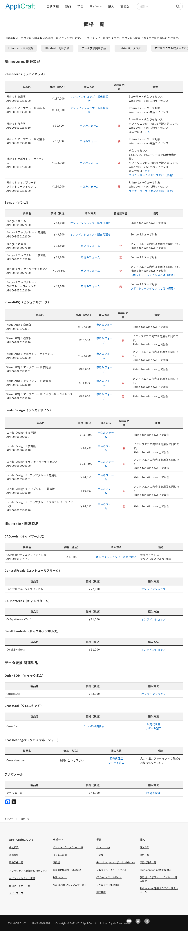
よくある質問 (60, 855)
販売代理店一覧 (148, 862)
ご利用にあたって (17, 923)
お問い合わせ (60, 877)
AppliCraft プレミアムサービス (69, 885)
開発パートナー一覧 (19, 885)
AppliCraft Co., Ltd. (94, 923)
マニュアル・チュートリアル (111, 870)
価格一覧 (144, 855)
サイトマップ (16, 893)
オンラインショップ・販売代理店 (90, 223)
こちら (146, 132)
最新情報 (14, 855)
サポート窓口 (153, 728)
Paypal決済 (153, 793)
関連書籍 (101, 892)
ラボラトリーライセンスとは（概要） (152, 175)
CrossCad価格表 (94, 726)
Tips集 (100, 855)
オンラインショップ (153, 589)
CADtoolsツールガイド (109, 877)
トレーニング (103, 847)
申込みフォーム (89, 125)
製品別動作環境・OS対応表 (67, 870)
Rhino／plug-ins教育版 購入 (155, 870)
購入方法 (144, 847)
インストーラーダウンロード (68, 847)
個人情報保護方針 (41, 923)
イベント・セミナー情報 (22, 878)
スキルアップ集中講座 (108, 885)
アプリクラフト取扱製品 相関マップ (28, 870)
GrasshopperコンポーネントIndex (115, 862)
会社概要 (14, 847)
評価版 (56, 862)
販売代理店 (153, 724)
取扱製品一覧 (16, 862)
